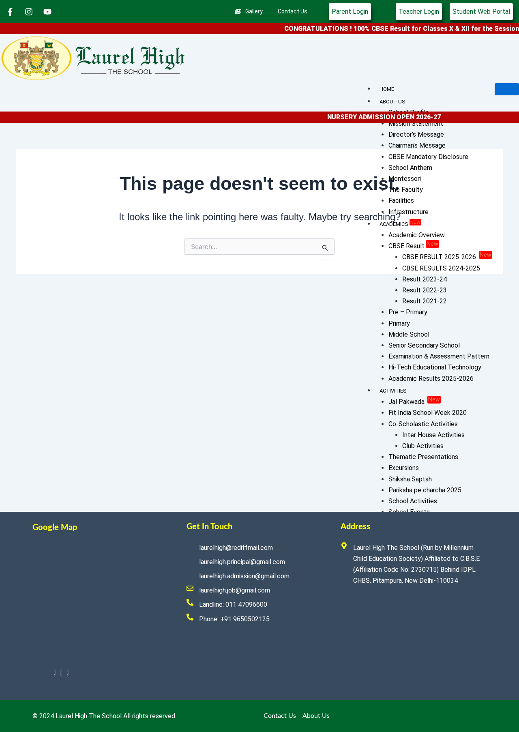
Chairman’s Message (417, 145)
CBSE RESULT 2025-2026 (446, 257)
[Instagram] (61, 673)
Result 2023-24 (424, 279)
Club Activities (423, 446)
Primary (399, 323)
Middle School (408, 334)
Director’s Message (416, 134)
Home (387, 89)
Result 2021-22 (424, 301)
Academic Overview (416, 235)
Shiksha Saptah (410, 479)
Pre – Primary (407, 312)
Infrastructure (408, 212)
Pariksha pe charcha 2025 (424, 490)
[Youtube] (68, 673)
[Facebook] (55, 673)
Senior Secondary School (424, 345)
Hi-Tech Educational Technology (434, 367)
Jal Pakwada (414, 402)
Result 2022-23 (424, 290)
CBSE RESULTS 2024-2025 (441, 268)
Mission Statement (415, 123)
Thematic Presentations (423, 457)
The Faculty (405, 189)
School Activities (412, 501)
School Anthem (410, 168)
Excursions (403, 468)
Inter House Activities (433, 435)
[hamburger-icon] (507, 89)
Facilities (401, 200)
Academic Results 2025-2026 (431, 378)
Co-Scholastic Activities (423, 424)
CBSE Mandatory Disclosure (428, 157)
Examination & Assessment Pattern (438, 356)
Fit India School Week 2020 (427, 412)
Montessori (404, 178)
